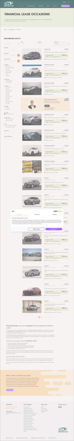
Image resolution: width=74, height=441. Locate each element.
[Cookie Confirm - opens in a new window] (58, 211)
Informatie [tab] (55, 214)
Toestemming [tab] (19, 214)
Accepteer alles (54, 229)
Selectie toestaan (36, 229)
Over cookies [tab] (37, 214)
